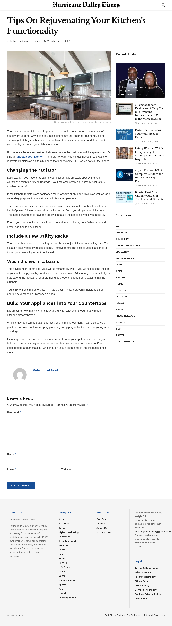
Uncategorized (126, 341)
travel (120, 335)
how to (121, 290)
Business (122, 232)
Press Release (125, 315)
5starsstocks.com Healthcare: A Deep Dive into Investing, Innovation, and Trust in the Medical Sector (150, 111)
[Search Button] (163, 5)
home (56, 41)
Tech (119, 328)
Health (120, 277)
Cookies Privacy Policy (148, 594)
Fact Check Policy (145, 576)
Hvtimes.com (21, 615)
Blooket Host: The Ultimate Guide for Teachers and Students (149, 196)
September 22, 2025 (130, 94)
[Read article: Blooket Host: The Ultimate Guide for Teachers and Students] (124, 197)
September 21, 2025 (147, 163)
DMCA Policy (142, 585)
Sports (121, 322)
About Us (101, 528)
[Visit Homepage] (86, 5)
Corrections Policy (146, 589)
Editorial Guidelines (154, 615)
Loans (120, 303)
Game (119, 271)
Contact (101, 523)
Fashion (121, 264)
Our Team (102, 519)
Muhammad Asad (19, 41)
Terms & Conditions (146, 568)
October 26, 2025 (146, 204)
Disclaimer (141, 598)
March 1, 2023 (42, 41)
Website (66, 469)
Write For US (104, 532)
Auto (119, 226)
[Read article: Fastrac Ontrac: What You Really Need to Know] (124, 135)
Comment (14, 411)
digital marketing (128, 245)
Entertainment (126, 258)
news (119, 309)
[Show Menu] (8, 5)
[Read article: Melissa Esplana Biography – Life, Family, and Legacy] (140, 80)
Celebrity (122, 239)
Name (11, 454)
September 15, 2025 (147, 185)
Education (123, 251)
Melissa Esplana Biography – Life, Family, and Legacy (138, 89)
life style (122, 296)
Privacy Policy (143, 572)
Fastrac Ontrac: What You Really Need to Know (148, 134)
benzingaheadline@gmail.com (153, 531)
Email (11, 468)
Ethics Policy (142, 581)
